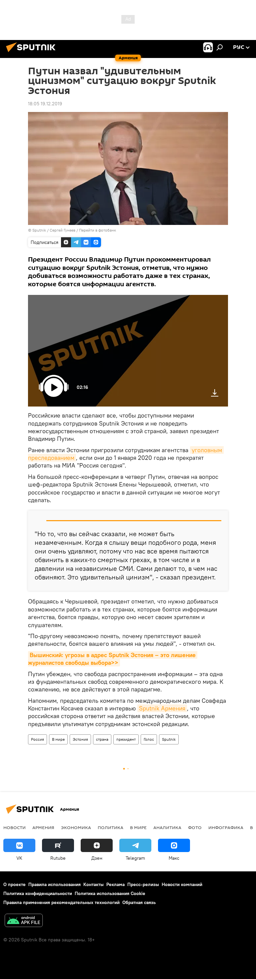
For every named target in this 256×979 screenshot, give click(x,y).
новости (14, 827)
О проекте (14, 884)
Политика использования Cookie (110, 893)
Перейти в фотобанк (97, 230)
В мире (58, 739)
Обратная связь (139, 902)
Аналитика (167, 827)
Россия (37, 739)
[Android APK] (23, 921)
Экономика (76, 827)
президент (126, 739)
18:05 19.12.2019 (45, 104)
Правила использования (54, 884)
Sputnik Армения (162, 708)
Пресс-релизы (143, 884)
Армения (43, 827)
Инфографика (225, 827)
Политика (110, 827)
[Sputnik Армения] (32, 53)
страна (102, 739)
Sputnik (169, 739)
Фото (195, 827)
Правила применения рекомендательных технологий (61, 902)
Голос (149, 739)
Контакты (93, 884)
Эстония (80, 739)
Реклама (115, 884)
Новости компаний (182, 884)
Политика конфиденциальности (37, 893)
